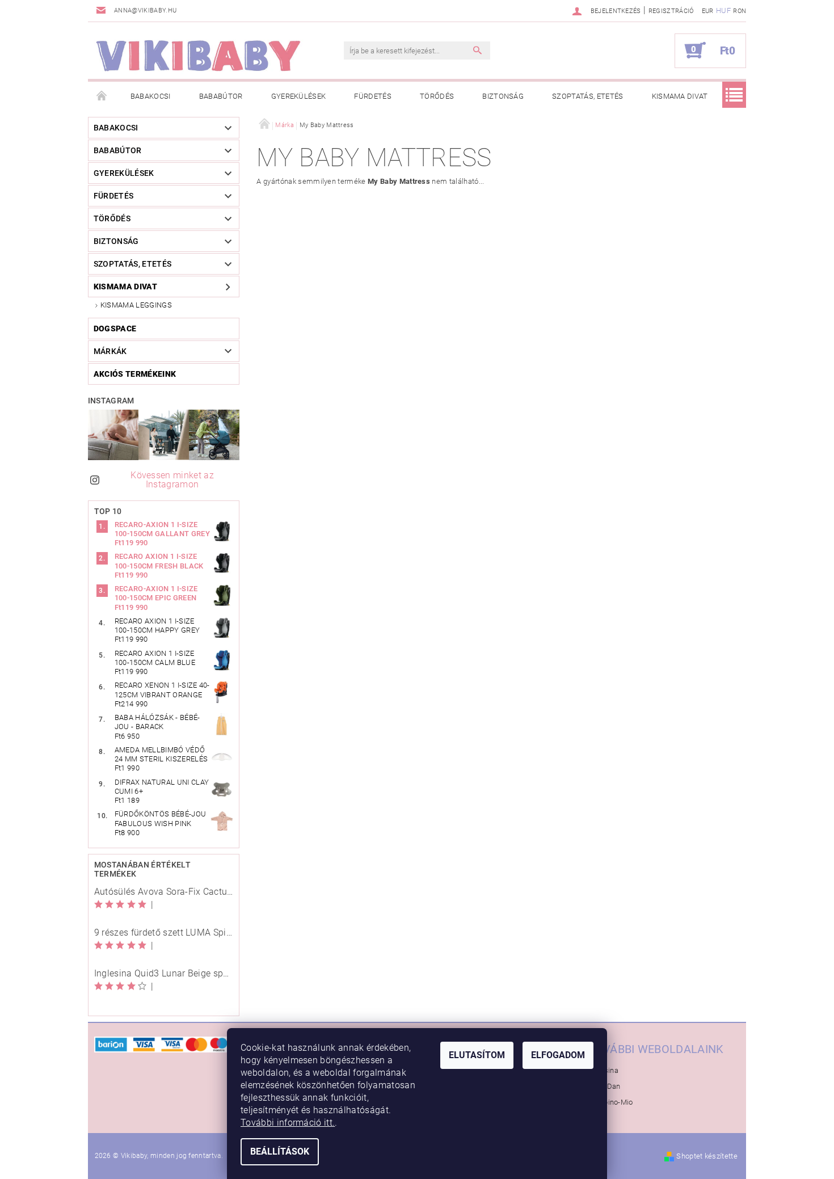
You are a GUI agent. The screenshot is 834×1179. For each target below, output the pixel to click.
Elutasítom (477, 1055)
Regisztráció (671, 11)
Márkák (110, 351)
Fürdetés (372, 96)
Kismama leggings (136, 305)
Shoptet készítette (707, 1156)
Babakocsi (150, 96)
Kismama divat (680, 96)
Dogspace (115, 328)
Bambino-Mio (610, 1102)
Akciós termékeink (135, 373)
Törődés (437, 96)
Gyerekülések (298, 96)
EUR (708, 11)
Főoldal (102, 96)
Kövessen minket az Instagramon (172, 480)
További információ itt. (288, 1122)
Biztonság (503, 96)
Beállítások (279, 1151)
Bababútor (221, 96)
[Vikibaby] (199, 56)
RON (739, 11)
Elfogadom (558, 1055)
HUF (723, 10)
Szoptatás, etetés (587, 96)
